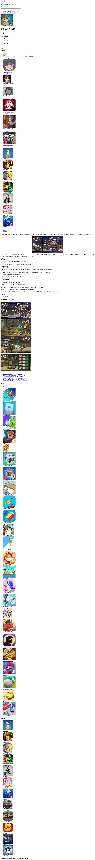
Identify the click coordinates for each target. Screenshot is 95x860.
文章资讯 (18, 11)
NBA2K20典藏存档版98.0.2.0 (9, 379)
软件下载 (5, 11)
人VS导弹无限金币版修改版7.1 (10, 375)
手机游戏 (9, 11)
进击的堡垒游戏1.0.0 (7, 374)
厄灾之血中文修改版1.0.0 (8, 376)
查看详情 (20, 374)
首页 (2, 11)
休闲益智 (14, 13)
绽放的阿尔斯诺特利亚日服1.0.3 (10, 378)
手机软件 (14, 11)
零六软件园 (3, 13)
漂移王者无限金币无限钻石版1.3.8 (11, 380)
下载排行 (3, 2)
